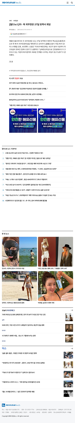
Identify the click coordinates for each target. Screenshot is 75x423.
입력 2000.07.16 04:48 (23, 29)
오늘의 (8, 310)
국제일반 (15, 20)
